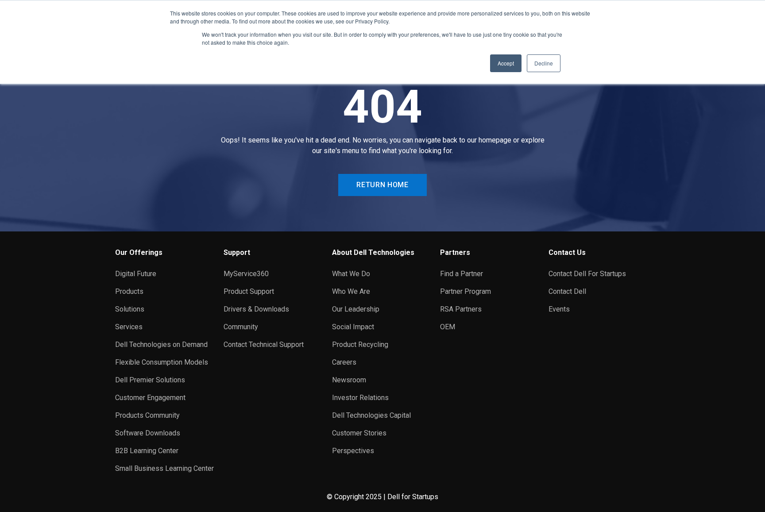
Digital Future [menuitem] (135, 273)
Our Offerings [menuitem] (138, 252)
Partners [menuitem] (455, 252)
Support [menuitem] (237, 252)
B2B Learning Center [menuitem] (146, 451)
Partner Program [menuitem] (465, 291)
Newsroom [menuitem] (349, 380)
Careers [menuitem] (344, 362)
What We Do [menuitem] (351, 273)
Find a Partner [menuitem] (461, 273)
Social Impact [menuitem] (353, 327)
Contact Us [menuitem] (567, 252)
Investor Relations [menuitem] (360, 397)
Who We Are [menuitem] (351, 291)
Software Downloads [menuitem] (147, 433)
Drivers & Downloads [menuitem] (256, 309)
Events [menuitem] (559, 309)
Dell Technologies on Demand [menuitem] (161, 344)
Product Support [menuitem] (249, 291)
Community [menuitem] (241, 327)
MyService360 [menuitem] (246, 273)
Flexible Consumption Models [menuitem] (161, 362)
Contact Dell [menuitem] (567, 291)
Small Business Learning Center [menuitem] (164, 468)
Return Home (382, 185)
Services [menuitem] (129, 327)
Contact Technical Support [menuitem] (264, 344)
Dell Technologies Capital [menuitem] (371, 415)
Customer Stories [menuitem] (359, 433)
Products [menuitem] (129, 291)
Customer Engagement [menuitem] (150, 397)
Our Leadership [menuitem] (355, 309)
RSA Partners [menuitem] (461, 309)
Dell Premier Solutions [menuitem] (150, 380)
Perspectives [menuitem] (353, 451)
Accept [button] (506, 63)
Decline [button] (543, 63)
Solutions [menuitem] (129, 309)
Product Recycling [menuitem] (360, 344)
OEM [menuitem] (447, 327)
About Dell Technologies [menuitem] (373, 252)
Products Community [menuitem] (147, 415)
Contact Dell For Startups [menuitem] (587, 273)
